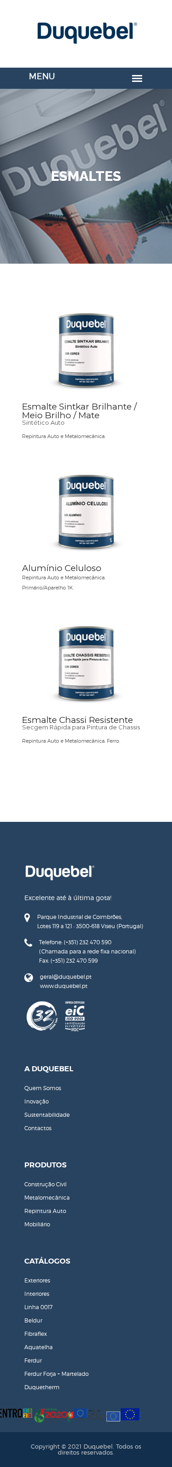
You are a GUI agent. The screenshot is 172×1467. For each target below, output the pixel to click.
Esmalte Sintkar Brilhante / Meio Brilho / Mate (79, 411)
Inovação (36, 1101)
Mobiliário (37, 1224)
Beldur (33, 1320)
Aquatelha (38, 1347)
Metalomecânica (47, 1197)
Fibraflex (35, 1333)
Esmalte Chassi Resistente (77, 720)
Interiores (36, 1293)
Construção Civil (45, 1184)
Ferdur (33, 1360)
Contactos (37, 1128)
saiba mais (86, 355)
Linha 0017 (38, 1307)
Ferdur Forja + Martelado (56, 1373)
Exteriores (37, 1280)
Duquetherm (42, 1387)
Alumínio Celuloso (61, 568)
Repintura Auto (45, 1210)
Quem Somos (42, 1088)
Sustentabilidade (47, 1114)
